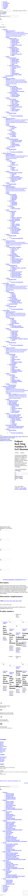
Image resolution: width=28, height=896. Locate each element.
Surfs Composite (9, 832)
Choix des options (5, 622)
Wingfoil (6, 436)
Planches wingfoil (10, 802)
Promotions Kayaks (10, 849)
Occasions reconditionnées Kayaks (14, 850)
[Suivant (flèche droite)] (2, 895)
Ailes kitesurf (9, 811)
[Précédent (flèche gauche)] (0, 895)
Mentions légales (3, 780)
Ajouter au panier (18, 476)
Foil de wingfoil (11, 436)
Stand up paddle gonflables (12, 853)
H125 (4, 600)
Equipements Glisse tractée (12, 864)
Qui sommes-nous (3, 756)
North (23, 692)
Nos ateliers (2, 760)
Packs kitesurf (9, 816)
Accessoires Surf (9, 836)
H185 (14, 600)
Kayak (1, 747)
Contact (4, 891)
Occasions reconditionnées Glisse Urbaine (15, 876)
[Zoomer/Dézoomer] (0, 894)
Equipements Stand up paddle (12, 855)
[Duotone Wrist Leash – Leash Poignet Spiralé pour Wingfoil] (18, 665)
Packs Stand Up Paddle (11, 856)
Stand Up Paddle (3, 748)
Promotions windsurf (10, 828)
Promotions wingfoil (10, 807)
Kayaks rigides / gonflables (12, 844)
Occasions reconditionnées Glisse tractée (15, 868)
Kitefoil (7, 813)
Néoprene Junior (9, 796)
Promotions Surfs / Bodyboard (13, 840)
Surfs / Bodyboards (7, 831)
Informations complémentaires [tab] (15, 579)
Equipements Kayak (10, 845)
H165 (10, 600)
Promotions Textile (10, 883)
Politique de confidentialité (12, 780)
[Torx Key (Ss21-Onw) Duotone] (5, 620)
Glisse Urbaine (6, 869)
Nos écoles (2, 759)
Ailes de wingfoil (10, 801)
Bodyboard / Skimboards (11, 837)
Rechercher (2, 16)
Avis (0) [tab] (24, 579)
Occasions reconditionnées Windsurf (14, 829)
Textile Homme (9, 881)
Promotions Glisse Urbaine (12, 877)
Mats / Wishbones (10, 824)
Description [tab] (5, 579)
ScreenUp (26, 782)
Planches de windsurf (10, 822)
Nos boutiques (3, 757)
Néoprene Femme (10, 793)
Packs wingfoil (9, 806)
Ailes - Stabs (18, 436)
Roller (7, 873)
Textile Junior (9, 882)
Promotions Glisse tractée (11, 867)
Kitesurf (1, 744)
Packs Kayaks (9, 847)
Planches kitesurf (9, 814)
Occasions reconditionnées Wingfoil (14, 809)
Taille (16, 470)
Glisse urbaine (3, 750)
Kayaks (4, 842)
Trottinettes (8, 872)
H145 (7, 600)
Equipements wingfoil (11, 805)
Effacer (19, 470)
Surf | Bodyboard (3, 746)
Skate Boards (9, 871)
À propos (5, 885)
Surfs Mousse (9, 833)
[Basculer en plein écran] (2, 894)
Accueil (2, 436)
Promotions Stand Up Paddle (12, 858)
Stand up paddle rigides (11, 854)
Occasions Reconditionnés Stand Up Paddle (16, 859)
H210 (17, 600)
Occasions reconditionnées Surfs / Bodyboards (16, 841)
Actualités (2, 761)
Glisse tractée (2, 749)
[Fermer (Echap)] (4, 894)
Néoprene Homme (10, 795)
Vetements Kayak (10, 846)
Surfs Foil (8, 835)
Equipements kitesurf (10, 815)
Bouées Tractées (9, 863)
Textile (1, 752)
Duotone (21, 478)
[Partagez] (3, 894)
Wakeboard (8, 862)
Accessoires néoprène (11, 797)
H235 (20, 600)
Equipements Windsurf (11, 825)
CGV (20, 780)
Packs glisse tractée (10, 865)
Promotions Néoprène (11, 798)
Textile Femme (9, 880)
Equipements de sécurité (11, 874)
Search (4, 12)
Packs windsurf (9, 827)
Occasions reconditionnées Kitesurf (14, 819)
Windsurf (2, 745)
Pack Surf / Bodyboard (11, 838)
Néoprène (2, 741)
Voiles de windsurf (10, 823)
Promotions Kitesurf (10, 818)
